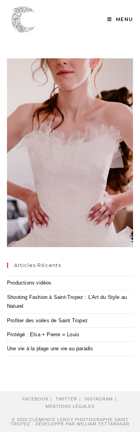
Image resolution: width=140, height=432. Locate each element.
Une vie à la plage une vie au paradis (50, 348)
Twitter (66, 399)
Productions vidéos (29, 283)
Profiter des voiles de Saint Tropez (47, 320)
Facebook (35, 399)
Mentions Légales (70, 406)
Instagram (98, 399)
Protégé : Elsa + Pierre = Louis (43, 334)
